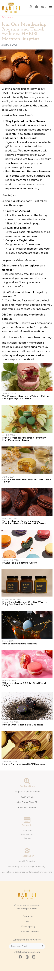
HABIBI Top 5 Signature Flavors (19, 562)
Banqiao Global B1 (27, 807)
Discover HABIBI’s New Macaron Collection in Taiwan (26, 480)
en (43, 7)
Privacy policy (28, 926)
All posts (8, 17)
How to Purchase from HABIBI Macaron (23, 764)
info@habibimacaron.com (27, 952)
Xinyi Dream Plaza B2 (27, 802)
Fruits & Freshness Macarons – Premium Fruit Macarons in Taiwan (24, 439)
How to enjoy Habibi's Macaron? (19, 643)
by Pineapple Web (27, 908)
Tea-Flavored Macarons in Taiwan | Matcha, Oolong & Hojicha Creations (26, 397)
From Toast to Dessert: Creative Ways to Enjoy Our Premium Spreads (24, 603)
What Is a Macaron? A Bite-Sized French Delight (24, 684)
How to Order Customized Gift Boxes (22, 724)
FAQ (28, 921)
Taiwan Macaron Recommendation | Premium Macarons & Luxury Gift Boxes (24, 522)
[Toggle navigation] (50, 7)
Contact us (28, 916)
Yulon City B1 (27, 796)
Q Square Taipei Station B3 (27, 791)
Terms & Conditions (29, 931)
